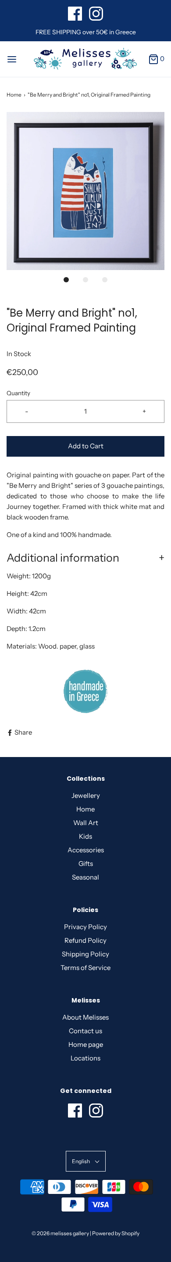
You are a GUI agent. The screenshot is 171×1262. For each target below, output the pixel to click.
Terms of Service (85, 967)
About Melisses (85, 1017)
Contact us (85, 1031)
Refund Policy (85, 940)
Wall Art (85, 822)
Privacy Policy (85, 927)
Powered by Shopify (115, 1233)
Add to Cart (85, 446)
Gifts (85, 863)
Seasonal (85, 877)
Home (14, 94)
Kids (85, 836)
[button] (85, 191)
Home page (85, 1044)
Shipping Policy (85, 954)
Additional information (63, 557)
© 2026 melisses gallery (60, 1233)
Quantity (18, 393)
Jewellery (85, 795)
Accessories (86, 850)
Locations (85, 1058)
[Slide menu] (12, 58)
